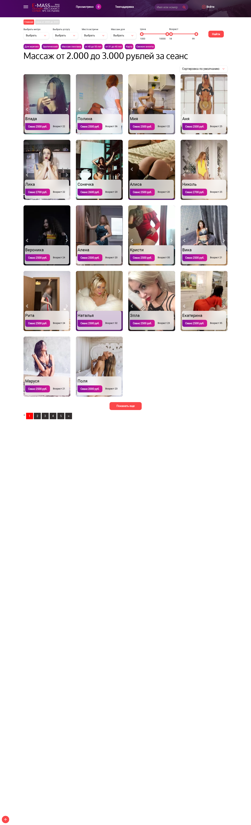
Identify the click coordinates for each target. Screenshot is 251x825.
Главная (28, 22)
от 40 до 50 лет (93, 46)
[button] (27, 109)
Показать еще (125, 406)
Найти (216, 34)
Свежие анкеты (145, 46)
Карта (129, 46)
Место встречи (90, 29)
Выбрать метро (32, 29)
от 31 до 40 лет (113, 46)
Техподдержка (124, 6)
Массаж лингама (71, 46)
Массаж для (118, 29)
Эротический (50, 46)
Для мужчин (32, 46)
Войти (210, 6)
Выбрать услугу (61, 29)
